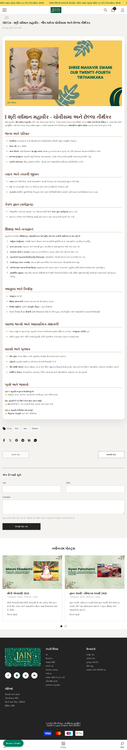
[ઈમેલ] (29, 440)
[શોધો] (105, 10)
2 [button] (66, 626)
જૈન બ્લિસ (58, 723)
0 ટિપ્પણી (17, 28)
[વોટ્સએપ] (35, 440)
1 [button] (61, 626)
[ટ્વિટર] (10, 440)
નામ (4, 483)
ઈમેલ (68, 483)
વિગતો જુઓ (12, 614)
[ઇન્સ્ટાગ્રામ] (17, 675)
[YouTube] (34, 675)
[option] (32, 588)
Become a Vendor (13, 743)
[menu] (4, 10)
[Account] (123, 10)
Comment (6, 497)
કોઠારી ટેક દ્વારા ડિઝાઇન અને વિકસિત (63, 725)
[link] (122, 744)
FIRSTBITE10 (56, 3)
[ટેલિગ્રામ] (22, 440)
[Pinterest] (16, 440)
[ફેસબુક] (3, 440)
